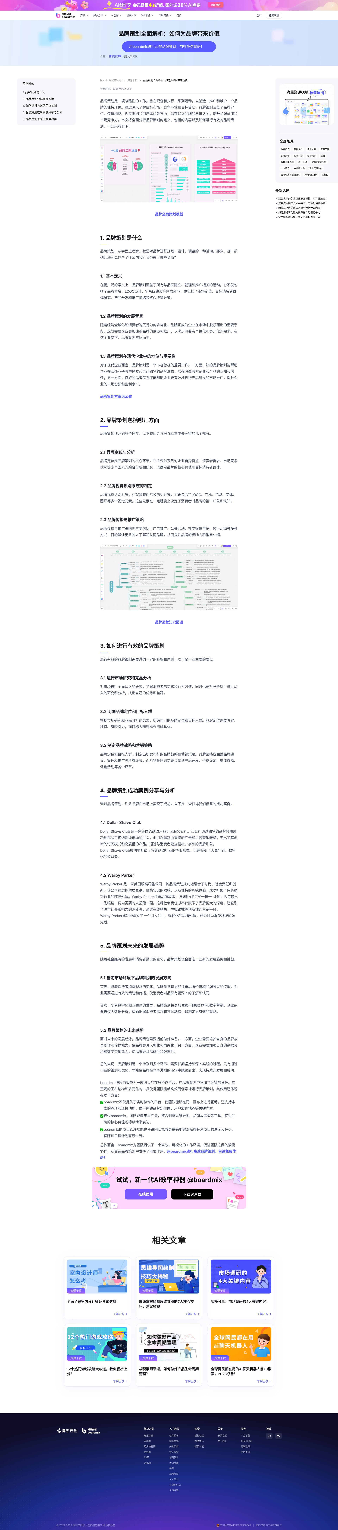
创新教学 (311, 155)
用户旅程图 (149, 1446)
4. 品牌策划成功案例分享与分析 (42, 112)
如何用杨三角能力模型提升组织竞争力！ (300, 212)
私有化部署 (246, 1440)
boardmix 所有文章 (111, 80)
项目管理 (302, 162)
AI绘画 (325, 174)
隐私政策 (245, 1446)
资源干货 (132, 80)
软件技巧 (285, 149)
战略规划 (174, 1473)
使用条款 (245, 1451)
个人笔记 (285, 168)
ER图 (146, 1457)
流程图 (147, 1440)
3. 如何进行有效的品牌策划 (40, 105)
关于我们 (222, 1440)
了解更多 (118, 1314)
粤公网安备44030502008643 (235, 1525)
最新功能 (199, 1446)
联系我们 (222, 1435)
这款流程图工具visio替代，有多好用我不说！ (303, 203)
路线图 (147, 1451)
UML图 (147, 1462)
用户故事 (311, 149)
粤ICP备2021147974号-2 (269, 1525)
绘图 (323, 155)
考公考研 (174, 1462)
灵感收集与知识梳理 (290, 174)
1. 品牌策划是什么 (34, 92)
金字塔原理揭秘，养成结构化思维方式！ (300, 216)
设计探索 (298, 155)
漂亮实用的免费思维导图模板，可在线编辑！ (303, 198)
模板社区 (131, 15)
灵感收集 (174, 1490)
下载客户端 (192, 1194)
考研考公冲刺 (311, 174)
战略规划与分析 (319, 162)
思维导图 (148, 1435)
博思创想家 (115, 56)
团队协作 (298, 149)
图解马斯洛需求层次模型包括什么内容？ (300, 207)
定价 (179, 15)
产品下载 (245, 1435)
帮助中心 (199, 1440)
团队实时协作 (315, 168)
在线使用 (145, 1194)
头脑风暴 (285, 155)
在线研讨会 (299, 168)
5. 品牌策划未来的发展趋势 (40, 119)
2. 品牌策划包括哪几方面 (38, 99)
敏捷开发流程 (287, 162)
